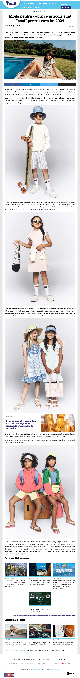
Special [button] (36, 7)
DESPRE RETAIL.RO (18, 659)
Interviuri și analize (34, 3)
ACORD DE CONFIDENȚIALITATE (47, 659)
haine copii (45, 615)
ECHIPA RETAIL (62, 659)
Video (45, 3)
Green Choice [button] (26, 7)
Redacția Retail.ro (15, 26)
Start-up (51, 663)
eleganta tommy (29, 615)
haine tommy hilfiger (53, 615)
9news (57, 663)
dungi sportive (21, 615)
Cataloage (52, 3)
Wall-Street (32, 663)
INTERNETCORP (22, 663)
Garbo (44, 663)
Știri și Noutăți (43, 11)
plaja (61, 615)
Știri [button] (23, 3)
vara (73, 615)
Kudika (39, 663)
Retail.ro (7, 650)
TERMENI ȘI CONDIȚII (31, 659)
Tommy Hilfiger (67, 615)
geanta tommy (38, 615)
